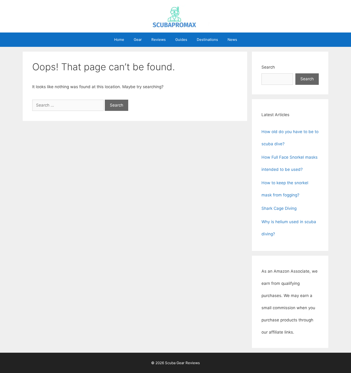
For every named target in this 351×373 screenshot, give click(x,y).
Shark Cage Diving (279, 208)
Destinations (207, 39)
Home (119, 39)
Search (268, 67)
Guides (181, 39)
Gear (138, 39)
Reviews (158, 39)
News (232, 39)
